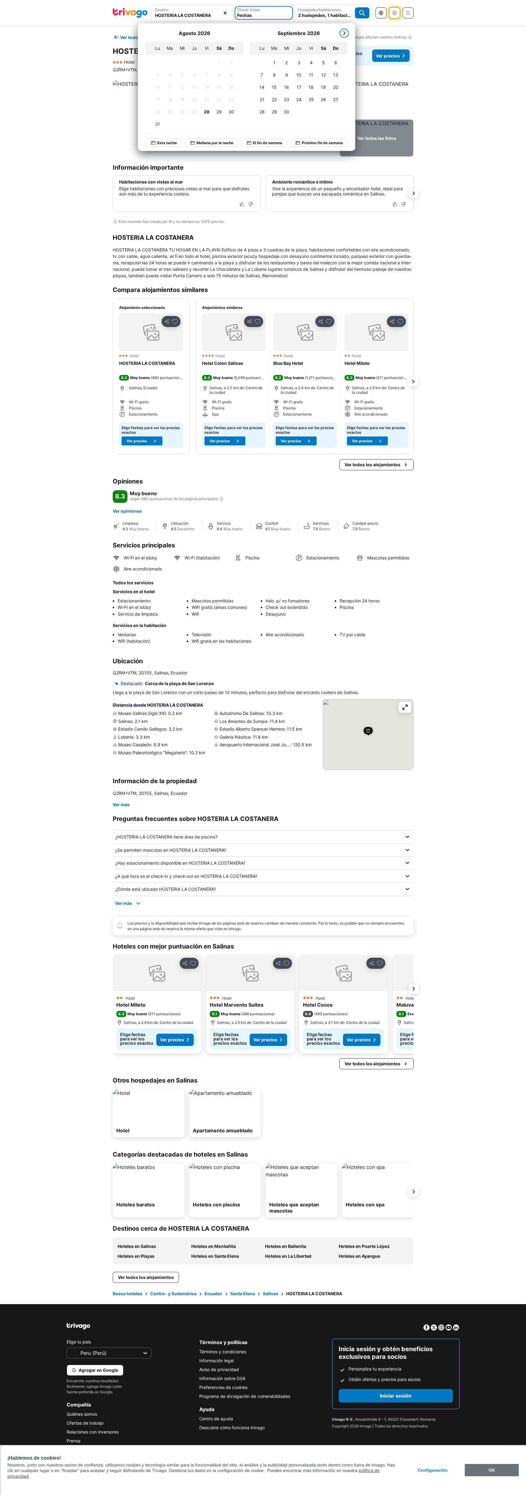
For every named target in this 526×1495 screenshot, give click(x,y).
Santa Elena (242, 1293)
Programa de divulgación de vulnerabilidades (244, 1396)
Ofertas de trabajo (85, 1423)
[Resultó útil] (242, 204)
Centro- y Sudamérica (173, 1293)
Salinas (270, 1293)
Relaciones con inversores (93, 1431)
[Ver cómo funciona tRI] (221, 498)
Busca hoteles (127, 1293)
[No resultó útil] (250, 204)
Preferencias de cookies (223, 1387)
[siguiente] (344, 33)
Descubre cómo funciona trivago (232, 1427)
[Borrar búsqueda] (225, 12)
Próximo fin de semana (322, 142)
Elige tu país (79, 1341)
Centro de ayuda (216, 1418)
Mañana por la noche (215, 142)
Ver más (121, 804)
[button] (376, 98)
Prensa (73, 1440)
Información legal (216, 1360)
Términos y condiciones (222, 1351)
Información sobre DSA (222, 1378)
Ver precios (388, 55)
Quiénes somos (82, 1414)
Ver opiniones (127, 511)
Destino (161, 9)
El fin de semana (267, 142)
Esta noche (167, 142)
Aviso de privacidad (219, 1369)
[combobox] (192, 15)
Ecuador (213, 1293)
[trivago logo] (130, 13)
